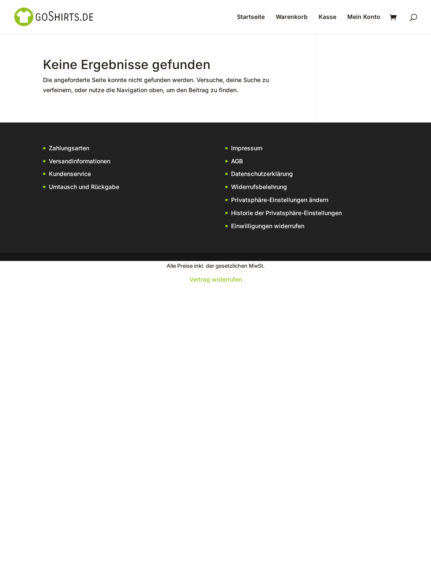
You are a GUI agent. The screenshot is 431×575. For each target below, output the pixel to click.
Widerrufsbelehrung (259, 186)
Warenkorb (292, 17)
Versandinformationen (79, 161)
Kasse (327, 17)
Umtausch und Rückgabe (84, 186)
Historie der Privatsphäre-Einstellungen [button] (286, 212)
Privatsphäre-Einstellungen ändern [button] (279, 199)
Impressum (246, 148)
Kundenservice (70, 173)
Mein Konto (363, 17)
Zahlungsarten (69, 148)
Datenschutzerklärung (262, 173)
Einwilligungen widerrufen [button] (267, 225)
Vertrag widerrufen (215, 279)
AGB (237, 161)
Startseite (251, 17)
